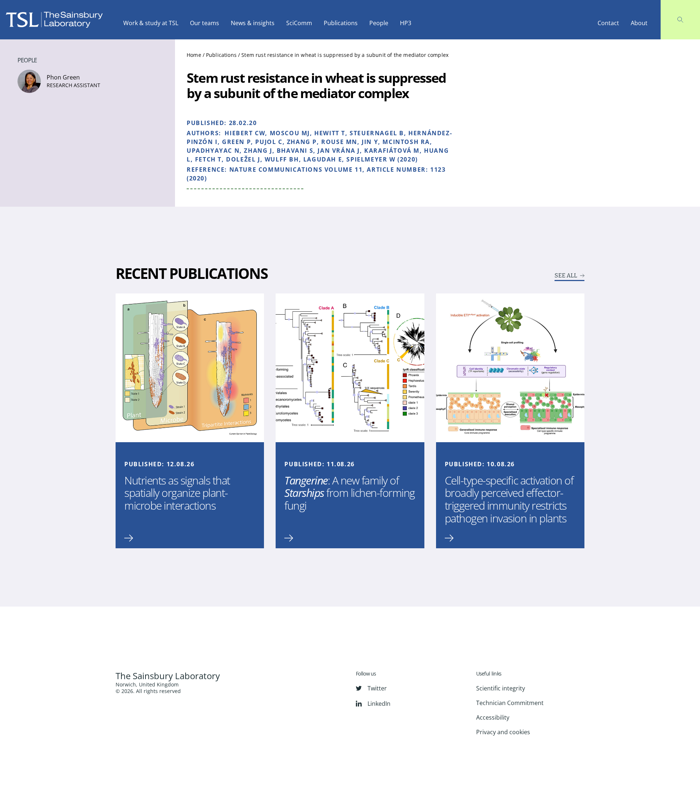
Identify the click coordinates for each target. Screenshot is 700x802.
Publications (341, 23)
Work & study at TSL (150, 23)
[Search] (680, 19)
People (378, 23)
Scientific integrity (500, 688)
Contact (608, 23)
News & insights (253, 23)
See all (566, 275)
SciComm (299, 23)
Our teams (204, 23)
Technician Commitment (510, 703)
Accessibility (492, 717)
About (639, 23)
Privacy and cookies (503, 732)
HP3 (405, 23)
